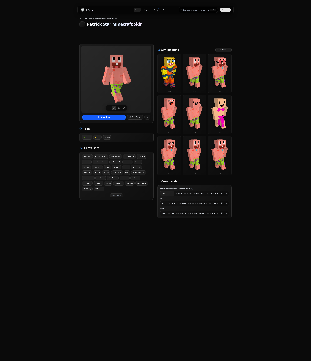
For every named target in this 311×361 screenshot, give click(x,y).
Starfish (107, 137)
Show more (222, 49)
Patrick (87, 137)
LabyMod (126, 10)
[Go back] (82, 24)
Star (97, 137)
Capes (146, 10)
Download (105, 117)
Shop (156, 10)
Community (168, 10)
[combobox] (196, 10)
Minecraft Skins (85, 19)
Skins (137, 10)
